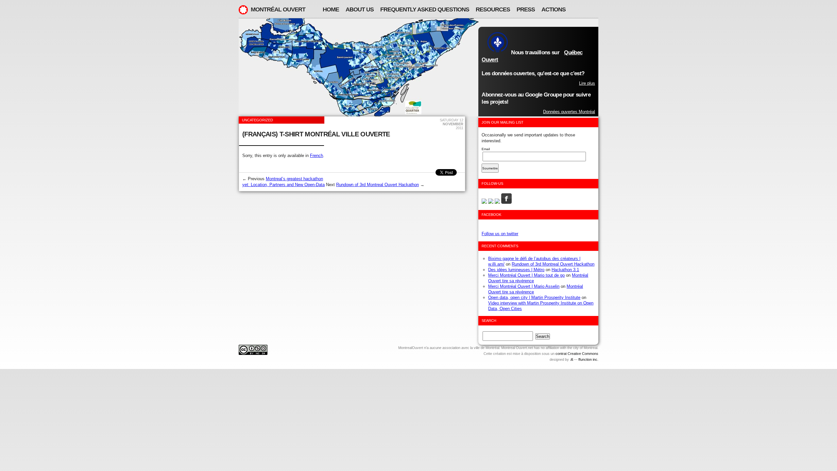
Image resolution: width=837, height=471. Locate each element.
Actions (553, 9)
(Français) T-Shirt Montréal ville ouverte (316, 134)
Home (331, 9)
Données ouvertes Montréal (569, 111)
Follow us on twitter (500, 233)
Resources (493, 9)
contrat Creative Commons (576, 354)
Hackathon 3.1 (565, 269)
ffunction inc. (588, 359)
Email (486, 149)
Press (526, 9)
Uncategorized (257, 120)
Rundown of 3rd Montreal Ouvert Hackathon (377, 184)
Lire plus (587, 83)
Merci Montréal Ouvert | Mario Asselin (523, 286)
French (316, 155)
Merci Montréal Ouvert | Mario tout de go (526, 275)
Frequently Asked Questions (424, 9)
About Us (360, 9)
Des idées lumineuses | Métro (516, 269)
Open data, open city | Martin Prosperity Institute (534, 297)
